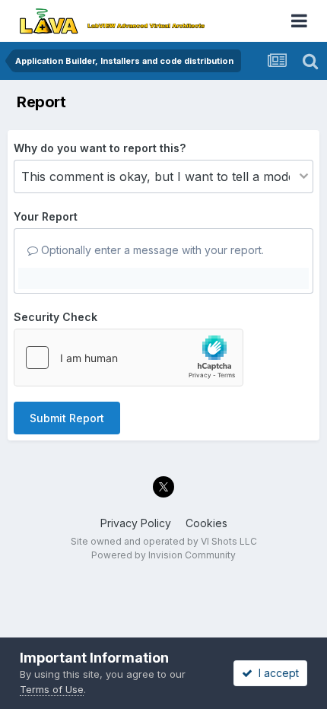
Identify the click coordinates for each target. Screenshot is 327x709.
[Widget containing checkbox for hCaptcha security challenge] (128, 357)
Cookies (206, 523)
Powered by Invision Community (163, 555)
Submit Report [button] (67, 418)
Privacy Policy (135, 523)
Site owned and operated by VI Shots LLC (164, 541)
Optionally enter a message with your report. (151, 249)
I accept (275, 672)
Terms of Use (52, 689)
